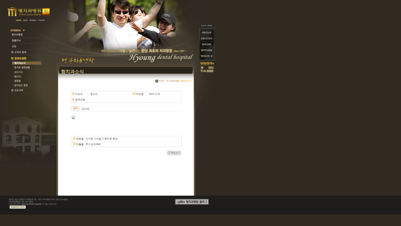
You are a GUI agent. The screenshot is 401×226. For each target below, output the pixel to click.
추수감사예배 (93, 144)
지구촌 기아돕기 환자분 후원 (102, 138)
